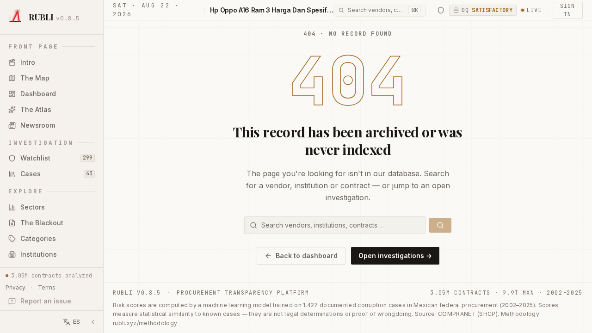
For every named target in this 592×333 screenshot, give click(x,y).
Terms (47, 287)
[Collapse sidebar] (92, 321)
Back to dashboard (307, 255)
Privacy (15, 287)
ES (76, 321)
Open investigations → (395, 255)
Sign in (567, 10)
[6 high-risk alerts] (440, 10)
